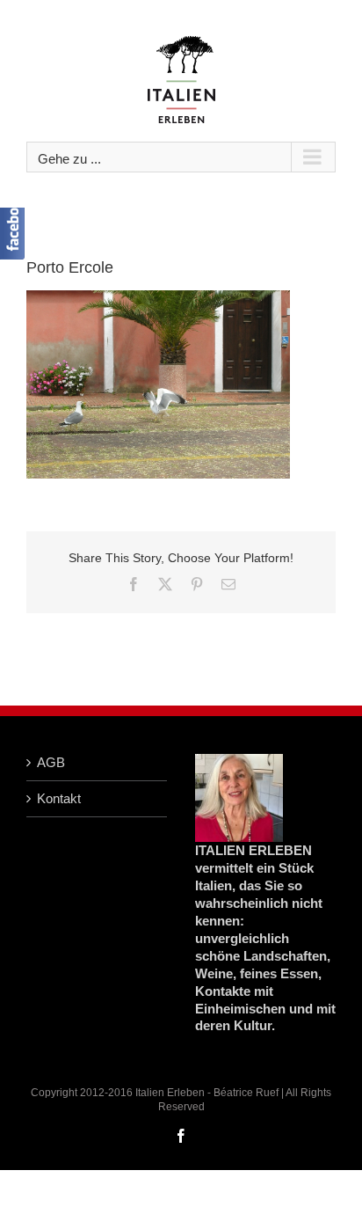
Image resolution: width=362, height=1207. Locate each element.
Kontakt (59, 798)
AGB (51, 762)
